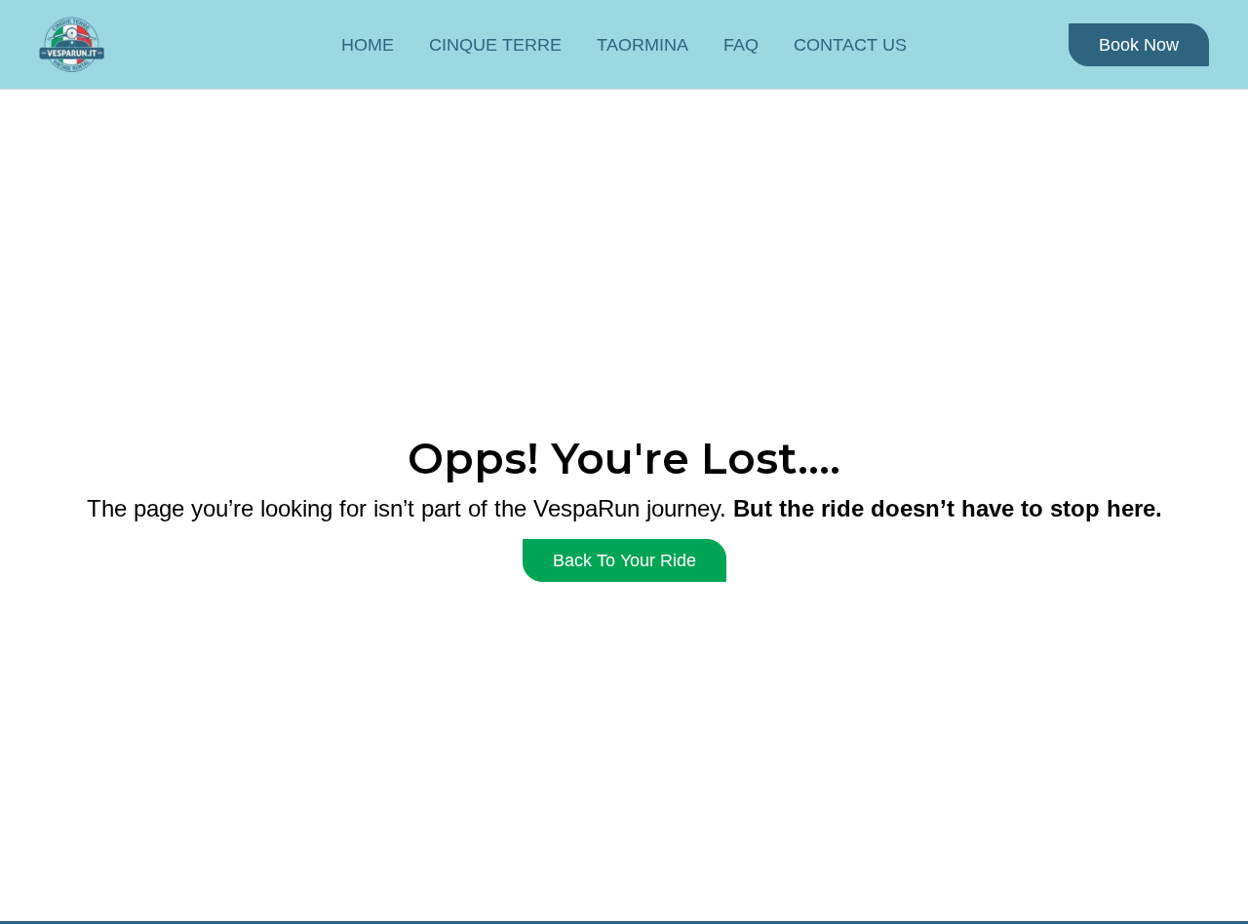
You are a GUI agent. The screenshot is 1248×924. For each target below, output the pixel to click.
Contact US (850, 45)
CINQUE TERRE (495, 45)
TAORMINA (642, 45)
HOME (367, 45)
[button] (1139, 44)
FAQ (741, 45)
